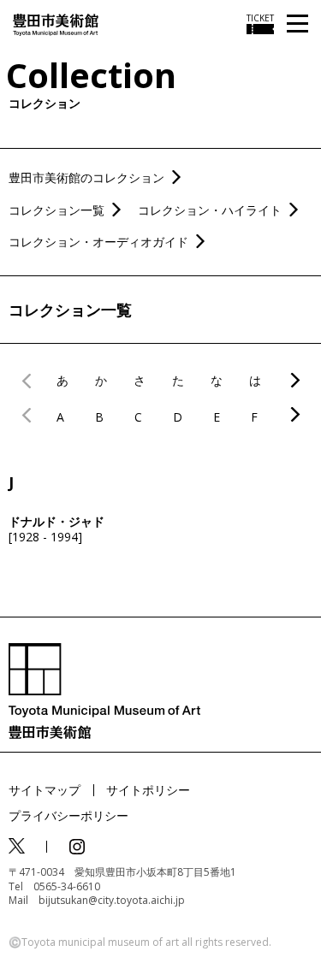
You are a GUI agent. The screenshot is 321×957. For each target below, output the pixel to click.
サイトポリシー (148, 790)
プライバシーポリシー (68, 815)
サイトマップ (44, 790)
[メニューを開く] (297, 24)
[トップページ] (55, 23)
